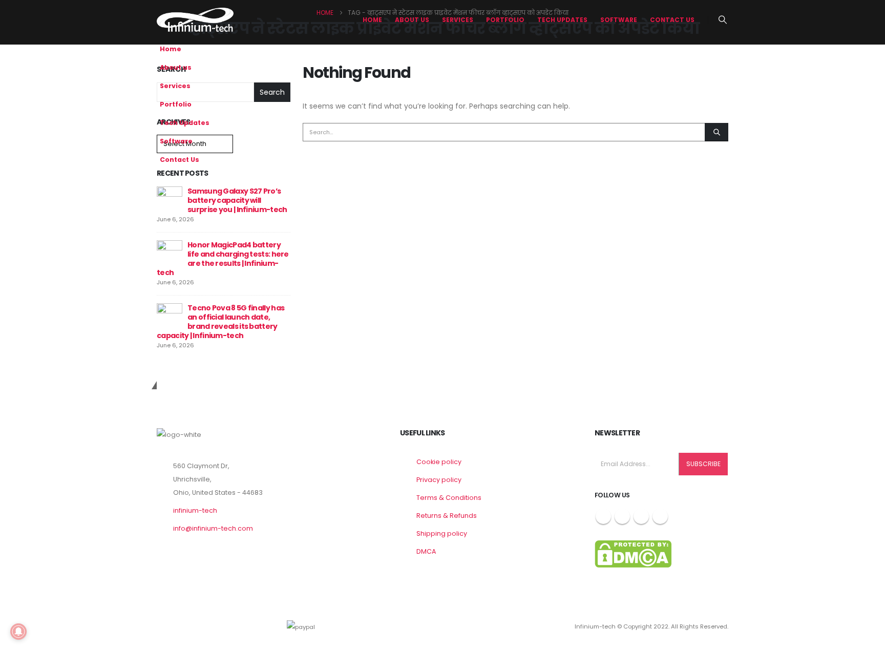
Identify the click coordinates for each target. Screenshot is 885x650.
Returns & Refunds (446, 515)
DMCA (426, 551)
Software (618, 19)
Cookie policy (438, 461)
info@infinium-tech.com (213, 528)
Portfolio (505, 19)
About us (412, 19)
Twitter (622, 516)
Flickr (660, 516)
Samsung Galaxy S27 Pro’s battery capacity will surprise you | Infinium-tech (237, 200)
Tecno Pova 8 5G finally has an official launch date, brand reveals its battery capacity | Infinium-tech (220, 322)
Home (372, 19)
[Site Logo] (195, 20)
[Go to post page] (169, 199)
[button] (723, 20)
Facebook (603, 516)
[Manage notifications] (18, 631)
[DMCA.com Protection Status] (633, 553)
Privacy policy (438, 479)
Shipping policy (441, 533)
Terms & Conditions (448, 497)
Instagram (641, 516)
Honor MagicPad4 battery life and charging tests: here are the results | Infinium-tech (223, 259)
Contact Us (672, 19)
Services (457, 19)
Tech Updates (562, 19)
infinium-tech (195, 510)
